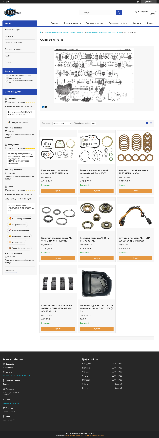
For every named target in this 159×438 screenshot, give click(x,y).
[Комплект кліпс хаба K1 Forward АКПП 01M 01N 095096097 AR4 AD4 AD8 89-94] (58, 283)
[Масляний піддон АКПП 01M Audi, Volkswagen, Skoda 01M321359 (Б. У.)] (97, 283)
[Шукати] (119, 12)
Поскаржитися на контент (74, 436)
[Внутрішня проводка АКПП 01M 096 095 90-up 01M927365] (135, 216)
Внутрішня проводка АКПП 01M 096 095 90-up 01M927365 (134, 239)
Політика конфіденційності (94, 436)
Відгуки (8, 56)
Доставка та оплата (94, 23)
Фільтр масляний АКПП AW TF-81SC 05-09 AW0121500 (20, 113)
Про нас (150, 23)
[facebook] (43, 108)
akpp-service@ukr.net (11, 403)
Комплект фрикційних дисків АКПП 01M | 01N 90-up (133, 172)
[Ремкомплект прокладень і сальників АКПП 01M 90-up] (58, 148)
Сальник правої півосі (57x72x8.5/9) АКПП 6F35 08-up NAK (21, 208)
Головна (54, 23)
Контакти (137, 23)
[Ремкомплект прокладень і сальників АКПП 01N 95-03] (97, 148)
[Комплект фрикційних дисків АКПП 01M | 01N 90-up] (135, 148)
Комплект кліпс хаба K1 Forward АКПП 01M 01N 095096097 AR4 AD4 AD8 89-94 (57, 308)
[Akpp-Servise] (12, 12)
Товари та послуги (72, 23)
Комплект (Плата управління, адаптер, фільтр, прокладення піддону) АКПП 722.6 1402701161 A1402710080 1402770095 (20, 158)
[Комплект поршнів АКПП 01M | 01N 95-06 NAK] (97, 216)
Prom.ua (91, 433)
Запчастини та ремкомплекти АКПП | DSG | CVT (65, 32)
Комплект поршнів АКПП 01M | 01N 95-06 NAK (95, 239)
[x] (46, 108)
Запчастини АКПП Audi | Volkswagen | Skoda (104, 32)
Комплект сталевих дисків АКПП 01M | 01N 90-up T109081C (57, 239)
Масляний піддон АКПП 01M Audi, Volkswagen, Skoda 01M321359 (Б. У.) (96, 308)
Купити (58, 191)
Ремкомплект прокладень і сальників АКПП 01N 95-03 (94, 172)
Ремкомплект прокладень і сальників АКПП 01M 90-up (55, 172)
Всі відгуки (10, 271)
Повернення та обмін (118, 23)
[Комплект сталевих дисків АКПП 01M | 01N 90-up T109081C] (58, 216)
